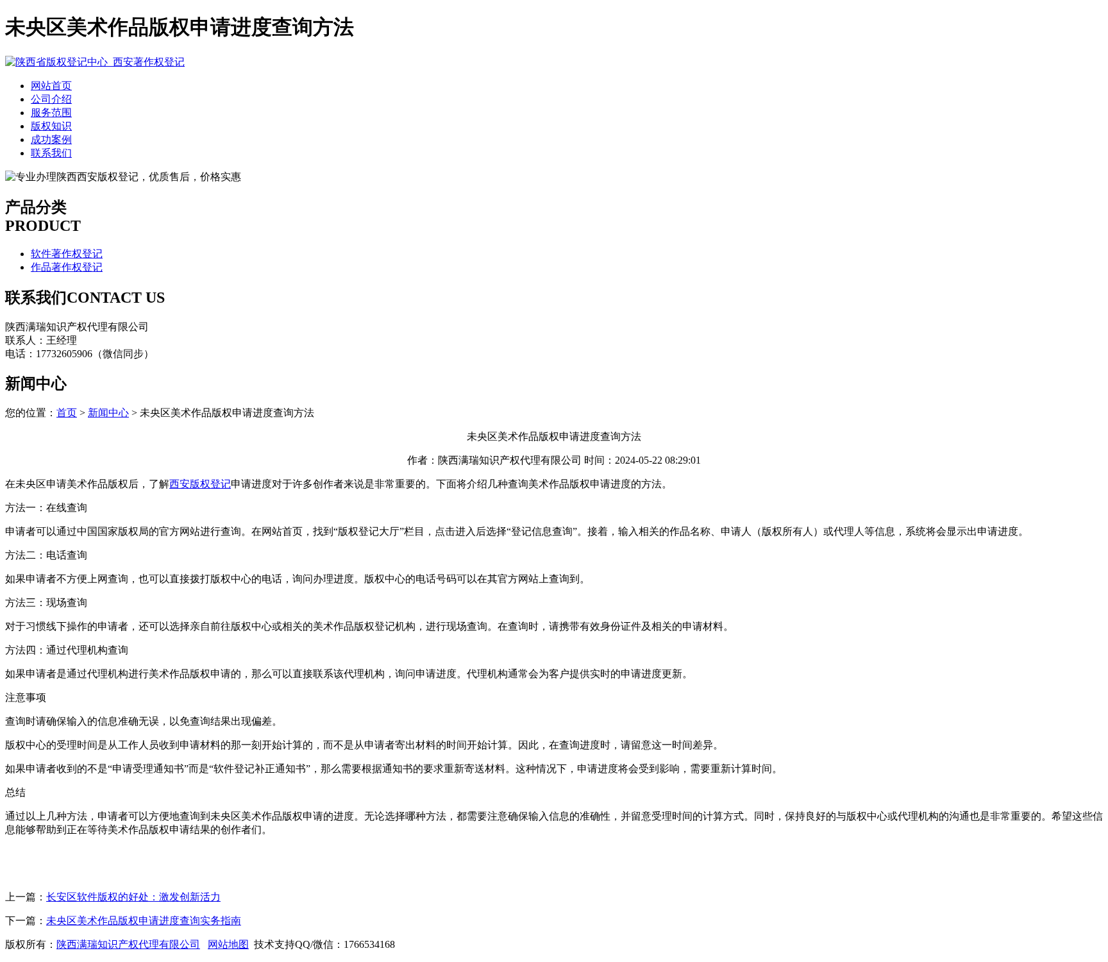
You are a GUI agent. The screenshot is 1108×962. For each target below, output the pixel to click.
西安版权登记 (200, 483)
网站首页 (51, 85)
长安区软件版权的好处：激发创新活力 (133, 896)
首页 (66, 412)
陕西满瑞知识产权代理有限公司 (128, 944)
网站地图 (228, 944)
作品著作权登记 (67, 267)
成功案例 (51, 139)
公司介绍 (51, 99)
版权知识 (51, 126)
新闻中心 (108, 412)
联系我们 (51, 153)
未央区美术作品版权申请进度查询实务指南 (143, 920)
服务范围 (51, 112)
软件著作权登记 (67, 253)
